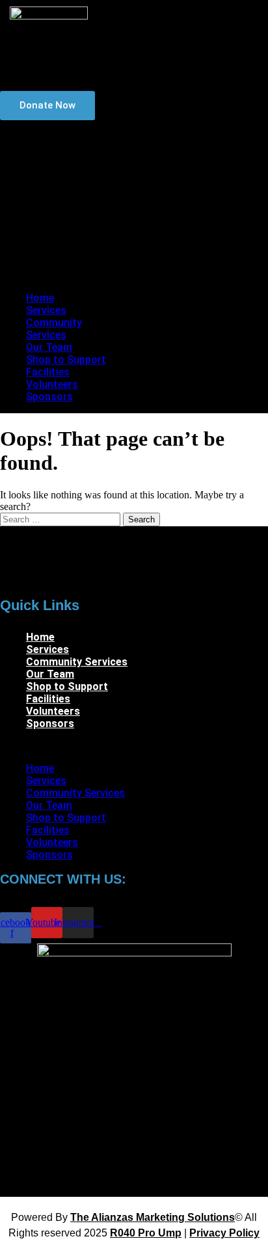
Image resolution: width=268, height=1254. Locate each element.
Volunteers (63, 241)
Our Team (60, 191)
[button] (60, 275)
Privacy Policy (224, 1232)
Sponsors (60, 253)
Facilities (58, 228)
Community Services (59, 172)
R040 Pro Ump (145, 1232)
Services (57, 154)
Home (50, 142)
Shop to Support (50, 210)
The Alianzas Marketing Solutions (152, 1217)
